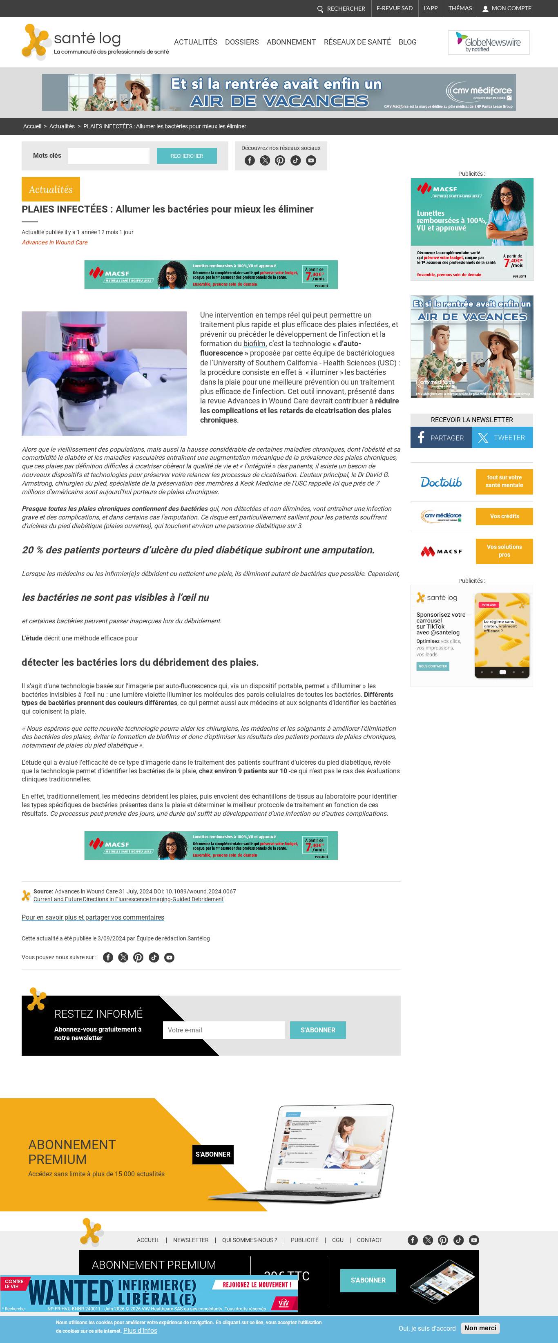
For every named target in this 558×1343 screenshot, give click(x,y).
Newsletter (191, 1240)
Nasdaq (464, 36)
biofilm (254, 343)
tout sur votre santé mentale (504, 481)
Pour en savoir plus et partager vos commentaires (93, 917)
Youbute (311, 159)
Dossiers (242, 42)
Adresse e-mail (185, 1017)
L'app (431, 8)
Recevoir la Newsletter (472, 420)
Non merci (480, 1328)
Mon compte (511, 8)
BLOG (408, 42)
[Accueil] (37, 42)
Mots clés (47, 155)
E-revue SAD (395, 8)
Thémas (460, 8)
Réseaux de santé (357, 42)
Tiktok (295, 159)
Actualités (195, 42)
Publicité (305, 1240)
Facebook (250, 159)
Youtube (169, 956)
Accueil (32, 126)
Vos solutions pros (504, 551)
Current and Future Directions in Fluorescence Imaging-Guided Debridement (128, 899)
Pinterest (280, 159)
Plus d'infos (140, 1330)
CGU (338, 1240)
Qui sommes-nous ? (249, 1240)
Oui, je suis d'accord (427, 1328)
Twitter (265, 159)
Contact (369, 1240)
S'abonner (318, 1030)
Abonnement (291, 42)
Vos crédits (504, 516)
